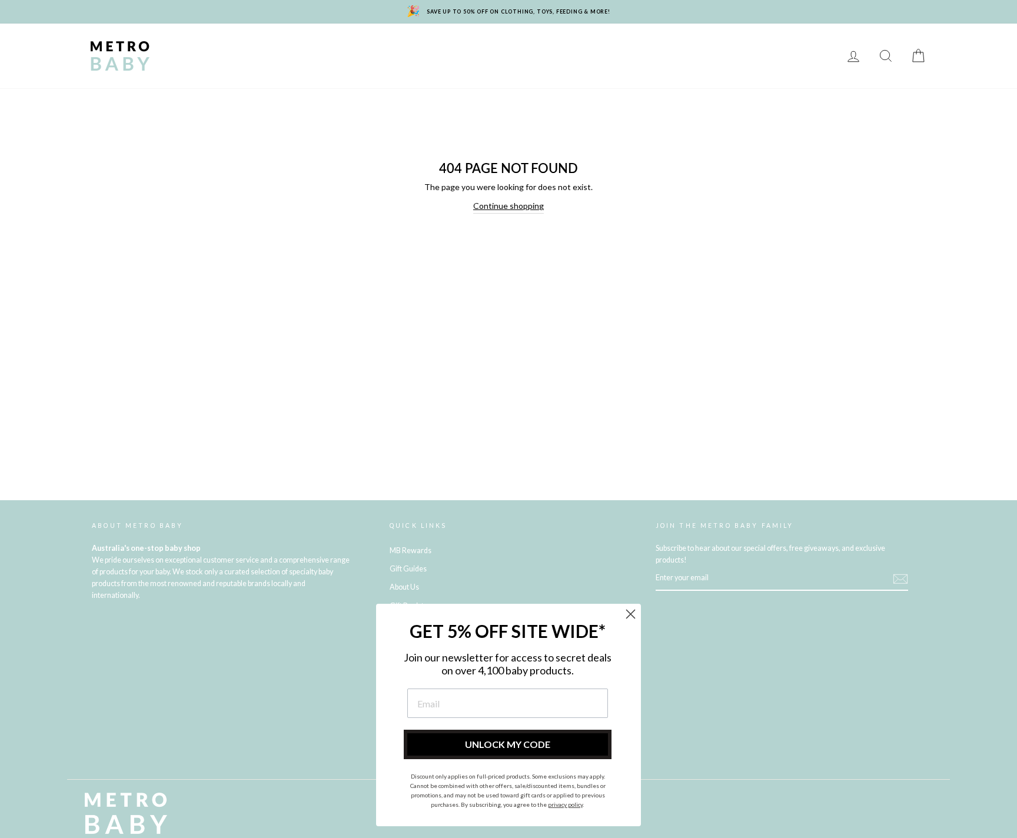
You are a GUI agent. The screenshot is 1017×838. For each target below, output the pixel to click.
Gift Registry (274, 64)
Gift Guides (408, 568)
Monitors (351, 47)
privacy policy (565, 804)
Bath (517, 47)
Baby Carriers (639, 47)
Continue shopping (508, 206)
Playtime (412, 47)
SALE (815, 47)
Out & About (717, 47)
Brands (187, 47)
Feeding (469, 47)
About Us (404, 587)
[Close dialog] (630, 614)
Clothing (568, 47)
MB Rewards (197, 64)
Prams (238, 47)
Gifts (775, 47)
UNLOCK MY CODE (507, 744)
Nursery (291, 47)
